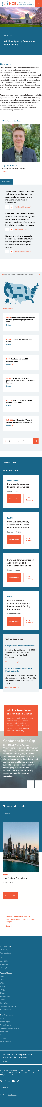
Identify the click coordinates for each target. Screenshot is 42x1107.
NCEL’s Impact (5, 1021)
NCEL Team (4, 1032)
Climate (2, 993)
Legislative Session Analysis (9, 1028)
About (2, 1018)
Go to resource (11, 662)
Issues (2, 976)
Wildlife (2, 986)
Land (1, 980)
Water (2, 983)
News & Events (5, 1041)
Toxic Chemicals (5, 1010)
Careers (2, 1035)
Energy (2, 990)
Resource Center (6, 953)
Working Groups (5, 968)
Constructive (12, 1095)
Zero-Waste (4, 1003)
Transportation (5, 996)
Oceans (2, 1000)
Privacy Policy (4, 1087)
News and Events (9, 275)
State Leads (4, 964)
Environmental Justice (25, 275)
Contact (5, 171)
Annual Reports (5, 1025)
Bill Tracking (4, 950)
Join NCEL (4, 961)
